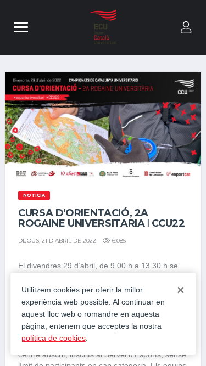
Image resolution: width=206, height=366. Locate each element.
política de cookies (53, 338)
